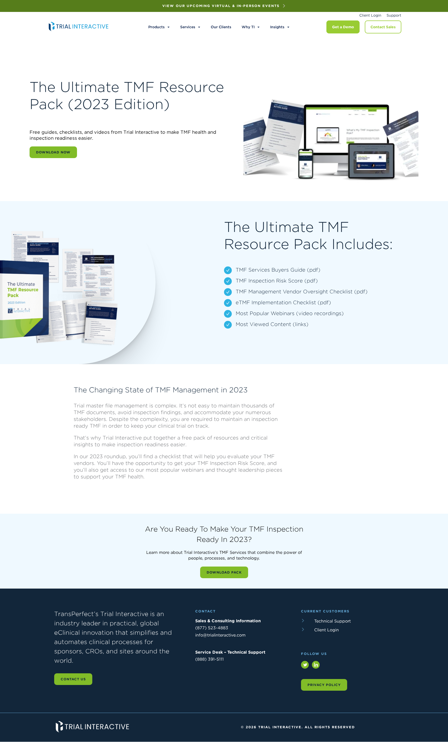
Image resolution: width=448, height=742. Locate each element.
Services (187, 27)
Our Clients (221, 27)
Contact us (73, 679)
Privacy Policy (324, 685)
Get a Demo (343, 27)
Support (394, 15)
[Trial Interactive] (79, 31)
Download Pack (224, 572)
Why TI (248, 27)
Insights (277, 27)
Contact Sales (383, 27)
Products (156, 27)
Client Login (370, 15)
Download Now (53, 152)
